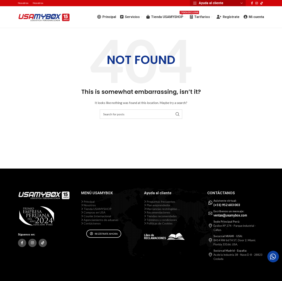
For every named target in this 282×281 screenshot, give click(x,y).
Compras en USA (94, 212)
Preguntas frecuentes (160, 201)
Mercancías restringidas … (163, 209)
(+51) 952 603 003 (226, 205)
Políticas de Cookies (159, 223)
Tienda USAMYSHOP (97, 209)
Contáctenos (92, 223)
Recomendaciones (158, 212)
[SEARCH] (177, 114)
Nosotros (89, 205)
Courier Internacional (97, 216)
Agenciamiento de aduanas (100, 220)
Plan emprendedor (158, 205)
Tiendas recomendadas (161, 216)
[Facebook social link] (252, 3)
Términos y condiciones (161, 220)
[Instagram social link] (256, 3)
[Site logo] (44, 16)
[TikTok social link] (261, 3)
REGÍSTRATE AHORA (106, 233)
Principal (89, 201)
